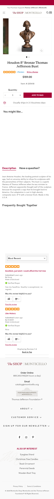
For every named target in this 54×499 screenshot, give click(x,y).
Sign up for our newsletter (25, 426)
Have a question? (29, 168)
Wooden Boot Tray (27, 473)
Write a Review (32, 72)
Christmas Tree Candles (27, 459)
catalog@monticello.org (27, 384)
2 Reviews (20, 72)
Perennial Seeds (27, 468)
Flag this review (11, 304)
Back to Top (27, 352)
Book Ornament (27, 463)
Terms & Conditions (34, 486)
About (25, 408)
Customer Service (25, 417)
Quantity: (12, 89)
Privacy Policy (18, 486)
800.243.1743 (19, 375)
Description (9, 168)
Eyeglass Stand (27, 454)
